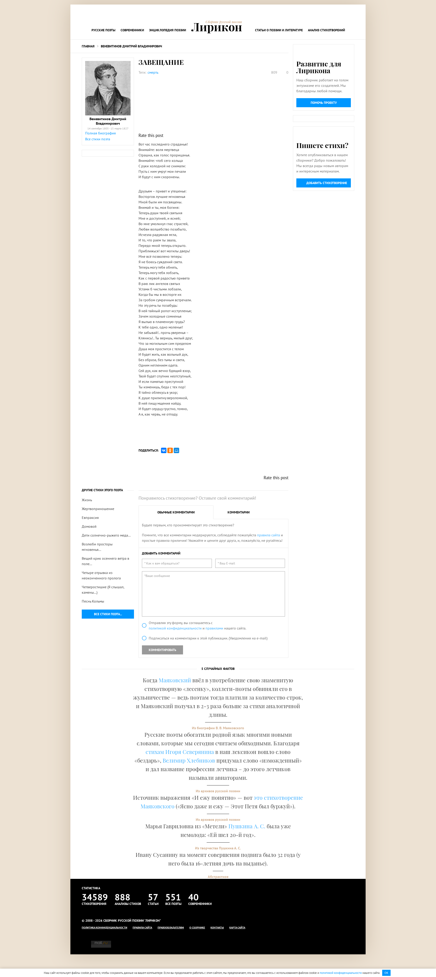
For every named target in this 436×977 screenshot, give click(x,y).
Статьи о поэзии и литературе (279, 30)
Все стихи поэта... (108, 614)
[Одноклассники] (170, 450)
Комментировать (162, 650)
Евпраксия (90, 517)
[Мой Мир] (176, 450)
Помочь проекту (324, 103)
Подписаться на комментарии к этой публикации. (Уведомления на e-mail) (208, 638)
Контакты (217, 927)
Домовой (89, 526)
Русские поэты (103, 30)
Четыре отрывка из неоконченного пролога (101, 575)
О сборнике (197, 927)
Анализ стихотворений (326, 30)
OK (386, 973)
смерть (153, 72)
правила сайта (268, 535)
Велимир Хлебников (189, 760)
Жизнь (87, 500)
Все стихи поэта (97, 139)
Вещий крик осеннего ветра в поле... (105, 561)
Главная (88, 46)
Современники (132, 30)
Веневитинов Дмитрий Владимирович (131, 46)
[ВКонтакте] (163, 450)
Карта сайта (237, 927)
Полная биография (100, 133)
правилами (214, 628)
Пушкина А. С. (246, 826)
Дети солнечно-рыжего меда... (106, 535)
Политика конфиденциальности (104, 927)
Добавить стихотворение (326, 183)
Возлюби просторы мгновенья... (97, 547)
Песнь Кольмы (93, 601)
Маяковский (175, 680)
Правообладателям (171, 927)
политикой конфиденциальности (175, 628)
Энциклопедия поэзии (167, 30)
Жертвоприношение (98, 508)
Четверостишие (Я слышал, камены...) (103, 590)
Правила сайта (142, 927)
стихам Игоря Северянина (180, 751)
